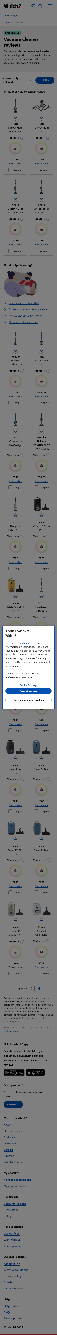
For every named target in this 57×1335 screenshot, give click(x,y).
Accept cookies (28, 691)
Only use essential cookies (28, 700)
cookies (26, 642)
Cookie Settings (28, 685)
